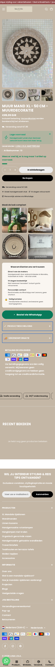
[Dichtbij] (49, 134)
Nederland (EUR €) (15, 627)
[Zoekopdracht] (46, 9)
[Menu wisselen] (3, 9)
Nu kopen (28, 178)
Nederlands (37, 627)
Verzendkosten (28, 118)
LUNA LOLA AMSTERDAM (27, 146)
